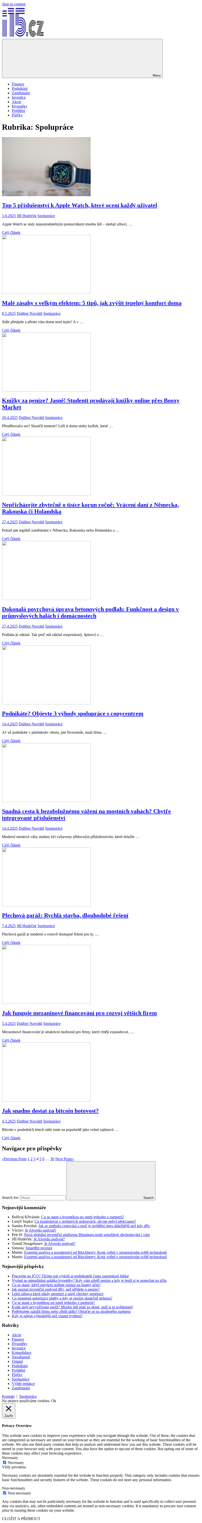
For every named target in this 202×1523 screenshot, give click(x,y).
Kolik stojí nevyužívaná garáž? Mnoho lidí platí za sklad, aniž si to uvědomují (72, 1307)
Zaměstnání (21, 93)
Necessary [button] (10, 1458)
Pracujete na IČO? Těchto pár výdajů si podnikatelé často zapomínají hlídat (70, 1276)
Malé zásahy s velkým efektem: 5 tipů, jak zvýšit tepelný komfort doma (92, 303)
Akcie (16, 102)
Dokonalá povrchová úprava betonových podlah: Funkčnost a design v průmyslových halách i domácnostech (90, 612)
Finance (18, 84)
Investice (19, 97)
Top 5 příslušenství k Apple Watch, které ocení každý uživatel (79, 205)
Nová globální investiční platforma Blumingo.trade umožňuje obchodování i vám (87, 1235)
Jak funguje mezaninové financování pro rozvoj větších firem (79, 1013)
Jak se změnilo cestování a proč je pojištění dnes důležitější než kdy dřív (94, 1226)
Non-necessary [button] (13, 1488)
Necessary (16, 1462)
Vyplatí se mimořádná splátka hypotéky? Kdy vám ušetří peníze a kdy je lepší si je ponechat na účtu (89, 1280)
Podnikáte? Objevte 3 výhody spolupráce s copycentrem (72, 713)
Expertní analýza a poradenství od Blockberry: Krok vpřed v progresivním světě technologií (95, 1252)
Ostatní (17, 1361)
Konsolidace (21, 1352)
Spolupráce (46, 216)
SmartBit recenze (39, 1248)
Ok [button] (53, 1401)
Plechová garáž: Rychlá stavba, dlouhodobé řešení (65, 915)
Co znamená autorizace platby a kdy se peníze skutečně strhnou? (62, 1298)
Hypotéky (19, 106)
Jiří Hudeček (26, 216)
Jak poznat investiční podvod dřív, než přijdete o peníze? (56, 1289)
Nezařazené (21, 1357)
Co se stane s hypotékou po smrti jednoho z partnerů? (82, 1217)
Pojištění (18, 111)
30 (52, 1159)
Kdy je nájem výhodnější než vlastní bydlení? (47, 1316)
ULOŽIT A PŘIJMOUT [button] (21, 1519)
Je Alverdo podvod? (40, 1230)
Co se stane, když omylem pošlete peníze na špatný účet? (56, 1285)
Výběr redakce (23, 1383)
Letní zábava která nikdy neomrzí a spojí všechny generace (57, 1294)
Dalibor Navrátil (29, 313)
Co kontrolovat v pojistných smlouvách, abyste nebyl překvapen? (85, 1221)
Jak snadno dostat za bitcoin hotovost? (50, 1111)
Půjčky (17, 115)
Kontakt (8, 1396)
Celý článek (11, 232)
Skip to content (13, 4)
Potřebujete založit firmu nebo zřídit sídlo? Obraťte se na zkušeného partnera (71, 1311)
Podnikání (20, 88)
